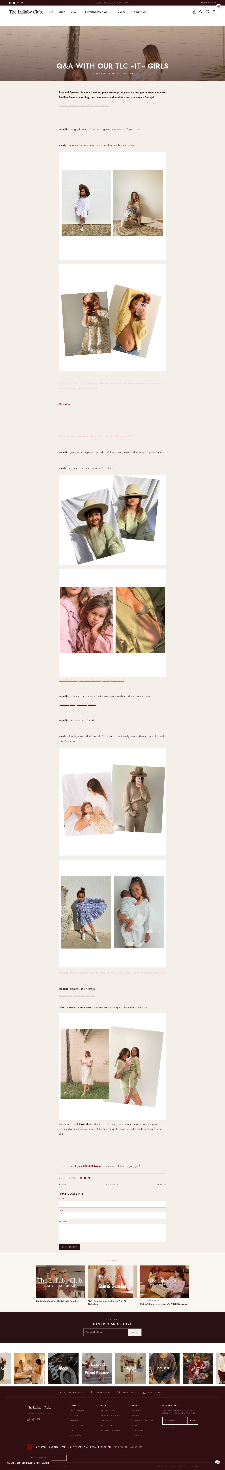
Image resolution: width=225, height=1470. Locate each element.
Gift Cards (75, 1435)
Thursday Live (139, 11)
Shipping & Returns (111, 1415)
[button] (217, 1462)
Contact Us (107, 1420)
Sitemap (194, 1466)
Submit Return (108, 1411)
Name (61, 1199)
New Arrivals (77, 1411)
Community (137, 1430)
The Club (120, 11)
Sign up (135, 1332)
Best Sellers (76, 1425)
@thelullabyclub (92, 1166)
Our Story (137, 1411)
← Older (63, 1184)
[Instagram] (28, 1419)
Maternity (75, 1420)
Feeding (74, 1415)
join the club (105, 3)
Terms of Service (180, 1466)
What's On (106, 1425)
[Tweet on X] (81, 1178)
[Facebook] (38, 1419)
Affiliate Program (110, 1430)
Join (192, 1420)
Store (134, 1425)
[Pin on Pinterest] (89, 1178)
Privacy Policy (162, 1466)
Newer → (161, 1184)
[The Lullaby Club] (26, 12)
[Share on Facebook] (85, 1178)
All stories (112, 1184)
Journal (136, 1415)
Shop (62, 11)
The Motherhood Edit (95, 11)
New (50, 11)
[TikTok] (33, 1419)
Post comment (69, 1247)
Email (62, 1210)
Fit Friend (137, 1435)
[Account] (193, 12)
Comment (64, 1222)
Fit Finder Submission (143, 1420)
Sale (73, 11)
